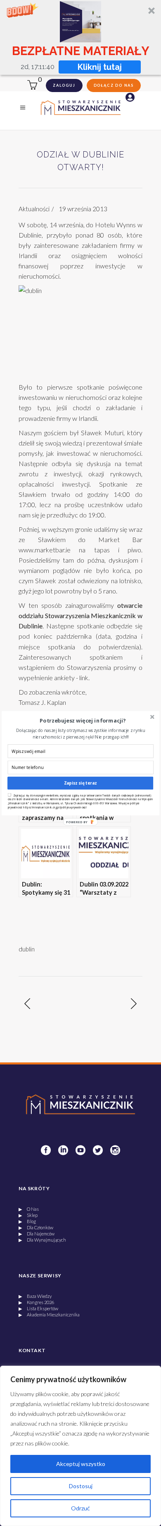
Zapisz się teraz (80, 783)
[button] (82, 721)
